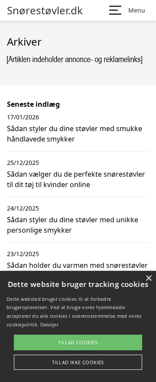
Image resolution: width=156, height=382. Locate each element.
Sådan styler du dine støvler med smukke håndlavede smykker (74, 134)
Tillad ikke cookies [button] (78, 362)
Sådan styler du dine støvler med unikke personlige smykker (72, 225)
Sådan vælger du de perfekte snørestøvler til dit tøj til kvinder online (76, 179)
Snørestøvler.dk (45, 10)
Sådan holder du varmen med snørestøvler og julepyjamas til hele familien (77, 270)
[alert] (78, 326)
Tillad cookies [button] (78, 342)
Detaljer (49, 324)
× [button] (148, 278)
